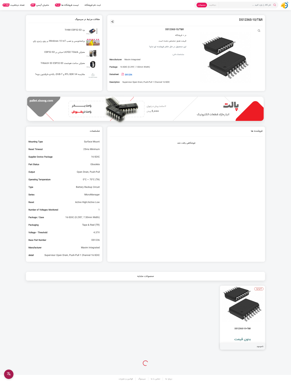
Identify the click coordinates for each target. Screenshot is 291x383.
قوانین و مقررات (126, 379)
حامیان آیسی (40, 5)
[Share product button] (112, 21)
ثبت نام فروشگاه (93, 5)
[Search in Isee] (274, 5)
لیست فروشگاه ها (67, 5)
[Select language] (8, 374)
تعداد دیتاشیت (14, 5)
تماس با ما (155, 379)
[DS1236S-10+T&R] (242, 318)
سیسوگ (142, 379)
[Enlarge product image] (259, 31)
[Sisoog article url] (64, 32)
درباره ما (168, 379)
